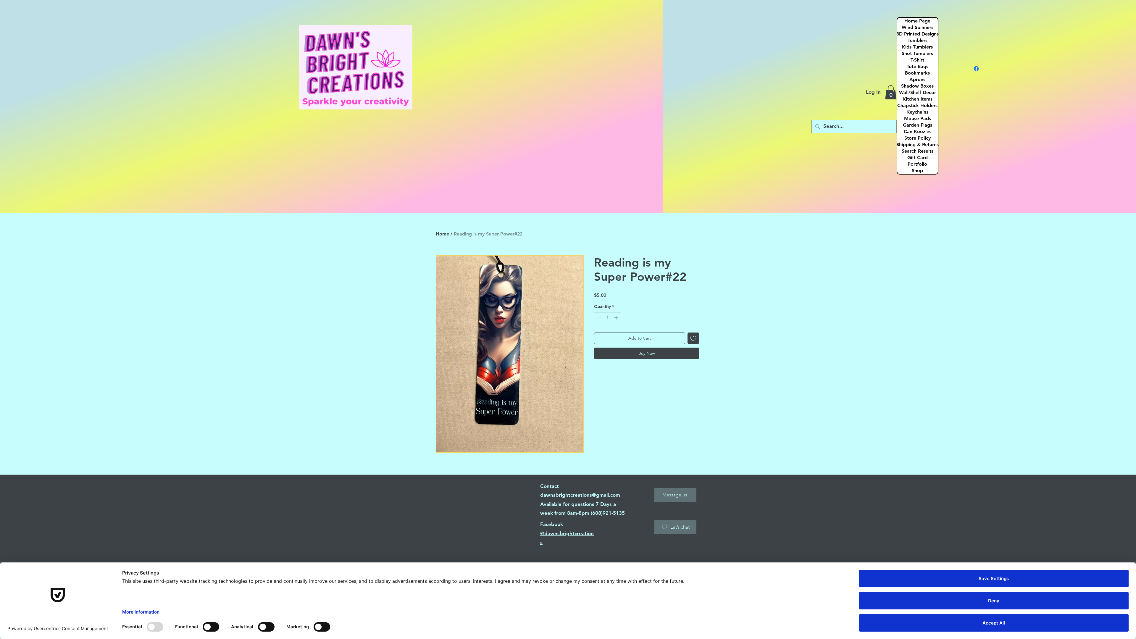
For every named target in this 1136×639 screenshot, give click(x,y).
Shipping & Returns (917, 144)
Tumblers (917, 40)
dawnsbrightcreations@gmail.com (580, 495)
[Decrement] (598, 317)
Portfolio (917, 164)
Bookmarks (917, 73)
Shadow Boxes (917, 86)
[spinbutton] (607, 317)
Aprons (917, 79)
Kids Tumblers (917, 47)
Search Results (917, 151)
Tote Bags (917, 66)
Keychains (917, 112)
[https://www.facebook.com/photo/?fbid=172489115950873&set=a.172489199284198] (976, 68)
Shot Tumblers (917, 53)
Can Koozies (917, 131)
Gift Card (917, 157)
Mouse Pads (917, 118)
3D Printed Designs (917, 34)
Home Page (917, 21)
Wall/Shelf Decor (917, 92)
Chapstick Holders (917, 105)
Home (442, 234)
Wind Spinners (917, 27)
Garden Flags (917, 125)
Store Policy (917, 138)
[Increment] (616, 317)
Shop (917, 170)
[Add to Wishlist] (693, 338)
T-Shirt (917, 60)
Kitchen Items (917, 99)
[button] (891, 92)
